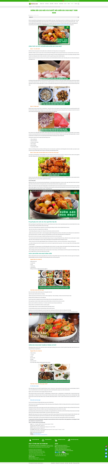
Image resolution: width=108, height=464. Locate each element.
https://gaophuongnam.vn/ (37, 433)
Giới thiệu (47, 3)
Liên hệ (76, 3)
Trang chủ (42, 3)
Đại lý (65, 3)
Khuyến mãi (61, 3)
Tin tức (72, 3)
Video (69, 3)
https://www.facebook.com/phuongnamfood (40, 434)
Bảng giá (56, 3)
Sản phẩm (51, 3)
